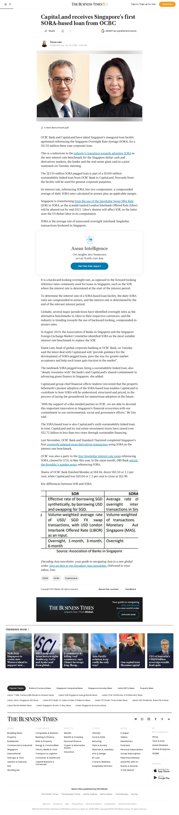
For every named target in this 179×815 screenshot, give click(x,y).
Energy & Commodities (47, 745)
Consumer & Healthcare (48, 757)
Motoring (96, 741)
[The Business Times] (87, 4)
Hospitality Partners (102, 766)
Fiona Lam (56, 42)
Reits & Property (44, 741)
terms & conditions (94, 804)
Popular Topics (16, 688)
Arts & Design (99, 753)
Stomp (134, 794)
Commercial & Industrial (19, 745)
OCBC (56, 578)
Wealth (67, 733)
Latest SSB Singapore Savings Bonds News (77, 695)
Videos (124, 737)
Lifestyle (96, 733)
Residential (12, 741)
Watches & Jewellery (103, 749)
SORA (45, 578)
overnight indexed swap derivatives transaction (77, 444)
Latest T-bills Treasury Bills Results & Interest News (30, 695)
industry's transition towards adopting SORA (102, 153)
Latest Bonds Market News (19, 705)
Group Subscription (130, 753)
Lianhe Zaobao (90, 794)
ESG (9, 766)
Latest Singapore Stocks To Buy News (53, 705)
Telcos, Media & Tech (46, 749)
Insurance (69, 752)
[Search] (10, 4)
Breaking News (14, 733)
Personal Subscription (132, 749)
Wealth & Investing (73, 737)
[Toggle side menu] (5, 4)
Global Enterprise (161, 749)
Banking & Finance (45, 737)
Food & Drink (98, 737)
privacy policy (77, 804)
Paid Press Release (130, 757)
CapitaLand (71, 578)
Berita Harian (106, 794)
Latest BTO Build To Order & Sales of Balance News (66, 700)
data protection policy (127, 804)
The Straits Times (49, 794)
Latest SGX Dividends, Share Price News (150, 700)
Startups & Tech (15, 757)
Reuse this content (109, 589)
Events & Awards (129, 766)
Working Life (13, 770)
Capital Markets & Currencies (45, 763)
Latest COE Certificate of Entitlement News (122, 695)
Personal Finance (72, 741)
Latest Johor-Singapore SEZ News (22, 700)
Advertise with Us (129, 761)
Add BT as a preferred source (121, 31)
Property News (147, 688)
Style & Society (99, 745)
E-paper (125, 733)
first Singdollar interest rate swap (99, 456)
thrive (155, 737)
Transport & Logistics (46, 753)
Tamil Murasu (121, 794)
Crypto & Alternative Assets (74, 746)
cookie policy (110, 804)
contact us (57, 804)
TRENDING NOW (16, 629)
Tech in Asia (158, 741)
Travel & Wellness (101, 761)
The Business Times (70, 794)
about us (46, 804)
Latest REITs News (126, 688)
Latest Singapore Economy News (91, 705)
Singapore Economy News (100, 688)
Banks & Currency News (40, 688)
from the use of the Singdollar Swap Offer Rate (104, 201)
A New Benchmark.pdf (56, 127)
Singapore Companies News (69, 688)
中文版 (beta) (127, 770)
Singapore (12, 749)
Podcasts (125, 745)
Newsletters (127, 741)
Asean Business (160, 745)
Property (11, 737)
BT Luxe (96, 757)
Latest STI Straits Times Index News (111, 700)
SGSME (155, 753)
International (14, 753)
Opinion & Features (17, 761)
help (67, 804)
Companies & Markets (47, 733)
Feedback (130, 589)
